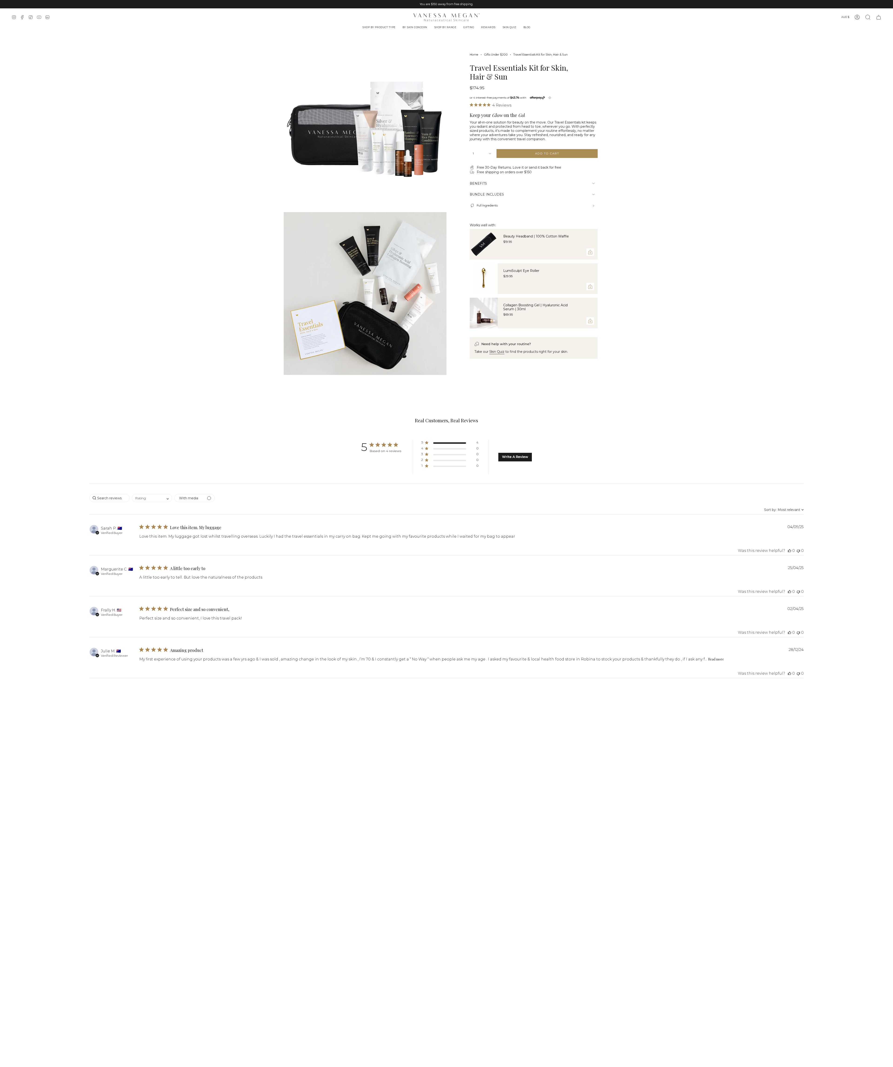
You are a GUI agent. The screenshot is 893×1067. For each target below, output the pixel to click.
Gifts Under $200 (496, 54)
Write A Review (515, 457)
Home (474, 54)
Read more (716, 659)
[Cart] (878, 17)
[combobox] (152, 498)
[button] (379, 28)
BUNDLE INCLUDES (487, 194)
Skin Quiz (496, 352)
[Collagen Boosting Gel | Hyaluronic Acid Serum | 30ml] (484, 313)
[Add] (590, 252)
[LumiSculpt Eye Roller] (484, 278)
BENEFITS (478, 183)
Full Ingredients (487, 205)
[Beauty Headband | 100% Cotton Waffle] (484, 244)
